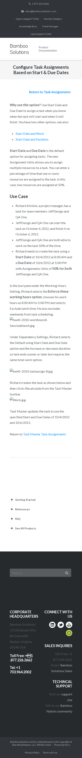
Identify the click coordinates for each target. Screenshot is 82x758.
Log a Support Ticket (40, 33)
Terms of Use (50, 752)
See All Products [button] (25, 528)
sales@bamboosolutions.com (40, 11)
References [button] (22, 509)
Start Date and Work (30, 133)
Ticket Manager (50, 26)
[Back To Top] (71, 747)
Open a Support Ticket (27, 18)
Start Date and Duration (32, 139)
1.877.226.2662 (40, 3)
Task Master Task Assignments (44, 434)
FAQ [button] (17, 518)
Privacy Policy (32, 752)
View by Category (53, 18)
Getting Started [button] (25, 499)
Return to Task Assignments (50, 92)
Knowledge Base (28, 26)
